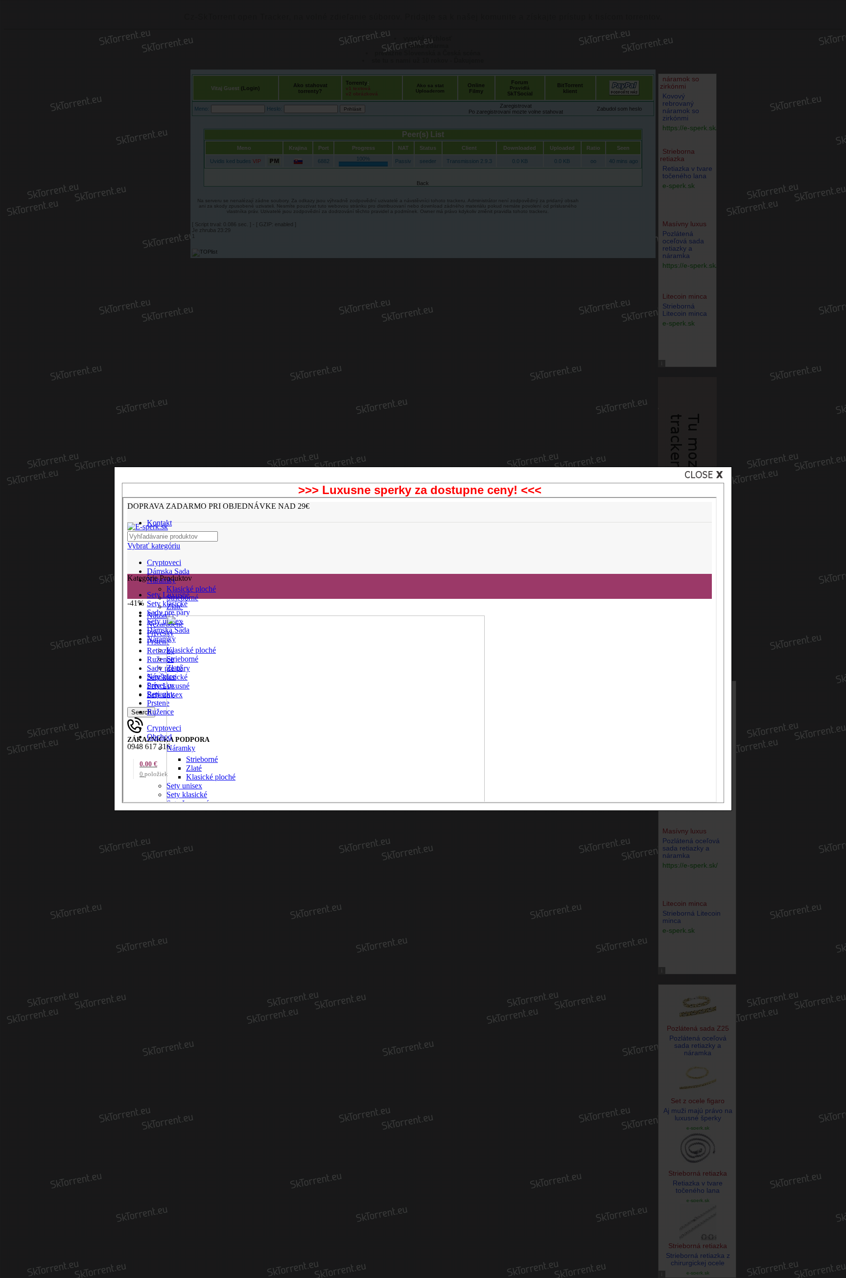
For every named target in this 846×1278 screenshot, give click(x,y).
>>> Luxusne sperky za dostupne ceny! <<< (419, 490)
